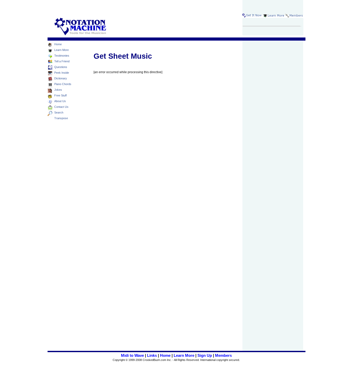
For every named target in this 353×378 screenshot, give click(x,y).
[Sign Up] (252, 15)
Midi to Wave (132, 355)
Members (223, 355)
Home (165, 355)
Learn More (184, 355)
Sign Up (204, 355)
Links (152, 355)
